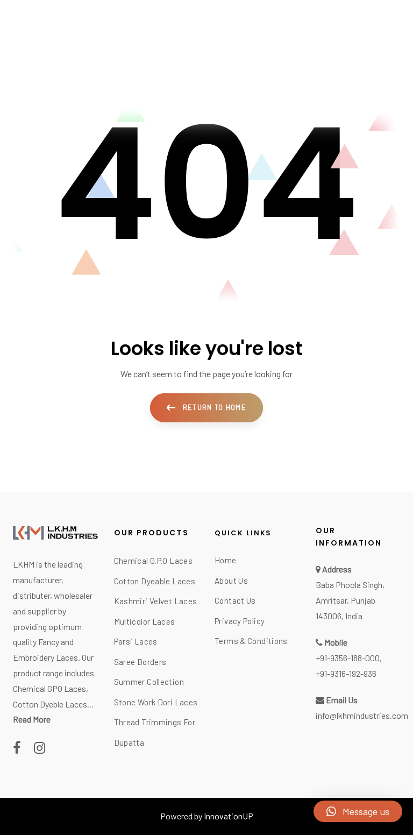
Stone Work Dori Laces (156, 702)
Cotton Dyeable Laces (155, 581)
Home (226, 560)
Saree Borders (140, 662)
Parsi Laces (136, 641)
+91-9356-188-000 (348, 658)
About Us (231, 580)
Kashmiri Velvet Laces (155, 601)
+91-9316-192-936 (346, 673)
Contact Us (235, 600)
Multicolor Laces (144, 621)
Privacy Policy (240, 621)
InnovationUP (228, 816)
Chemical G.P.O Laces (153, 560)
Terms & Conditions (251, 641)
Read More (32, 719)
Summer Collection (149, 682)
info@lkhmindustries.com (362, 715)
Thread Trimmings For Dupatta (155, 732)
